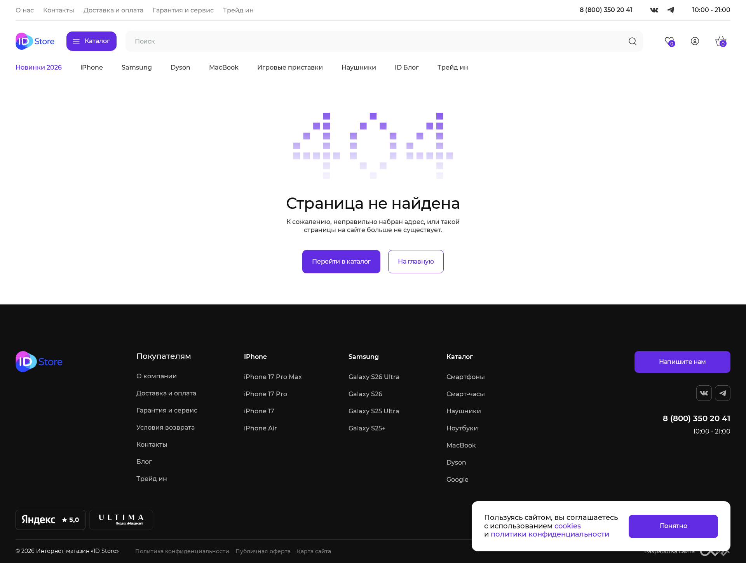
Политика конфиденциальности (182, 551)
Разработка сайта (669, 551)
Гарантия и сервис (183, 10)
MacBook (224, 67)
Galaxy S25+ (367, 428)
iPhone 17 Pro (265, 394)
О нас (25, 10)
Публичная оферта (263, 551)
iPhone (91, 67)
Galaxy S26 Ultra (374, 377)
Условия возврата (165, 427)
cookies (567, 526)
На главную (416, 261)
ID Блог (407, 67)
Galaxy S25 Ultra (374, 411)
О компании (156, 376)
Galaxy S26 (365, 394)
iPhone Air (260, 428)
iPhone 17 (259, 411)
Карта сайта (314, 551)
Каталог (459, 356)
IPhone (255, 356)
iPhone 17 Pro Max (273, 377)
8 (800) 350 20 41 (606, 10)
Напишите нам (682, 361)
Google (457, 479)
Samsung (137, 67)
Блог (144, 461)
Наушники (359, 67)
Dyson (180, 67)
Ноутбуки (462, 428)
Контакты (58, 10)
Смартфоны (465, 377)
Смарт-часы (465, 394)
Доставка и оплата (113, 10)
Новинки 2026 (39, 67)
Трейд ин (238, 10)
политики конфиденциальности (550, 534)
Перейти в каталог (341, 261)
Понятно (673, 526)
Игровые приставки (290, 67)
